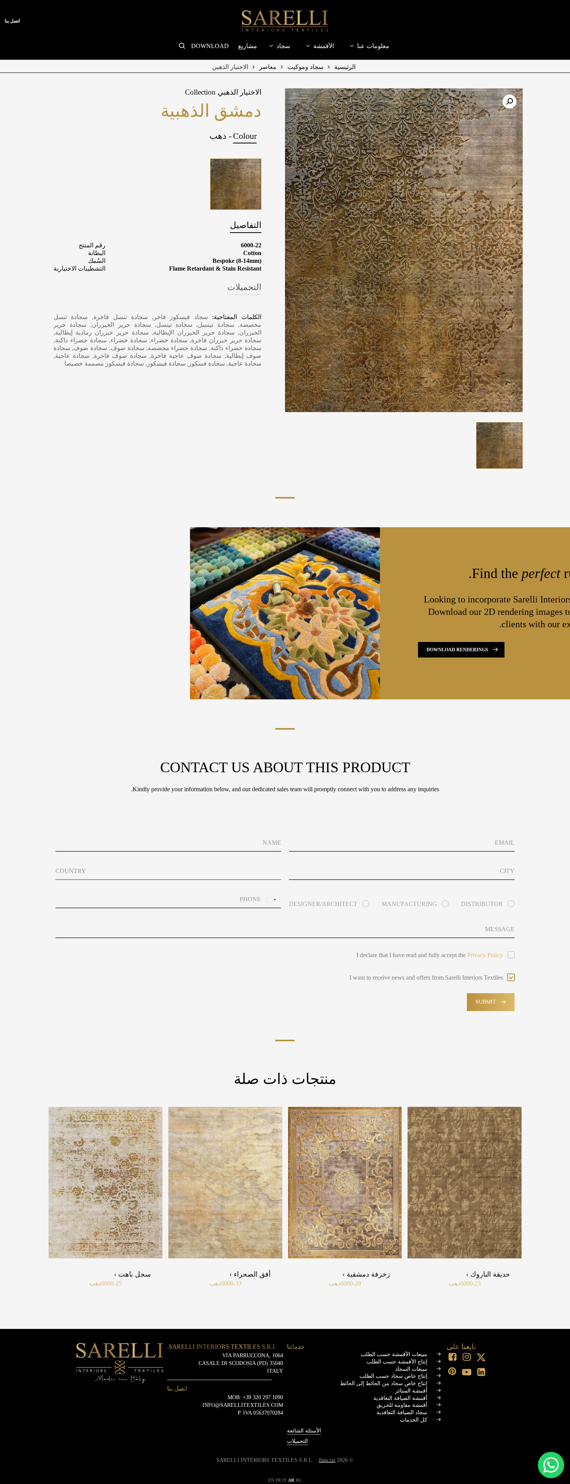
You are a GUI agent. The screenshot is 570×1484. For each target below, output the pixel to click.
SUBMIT (485, 1002)
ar (291, 1480)
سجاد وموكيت (305, 67)
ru (299, 1480)
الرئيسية (345, 67)
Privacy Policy (485, 955)
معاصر (267, 67)
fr (278, 1480)
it (284, 1480)
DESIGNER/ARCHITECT (323, 904)
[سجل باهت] (105, 1183)
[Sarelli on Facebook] (453, 1357)
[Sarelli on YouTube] (467, 1373)
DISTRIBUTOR (482, 904)
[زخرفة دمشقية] (345, 1183)
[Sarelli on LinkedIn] (481, 1373)
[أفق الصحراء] (225, 1183)
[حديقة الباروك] (465, 1183)
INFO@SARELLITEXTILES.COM (242, 1405)
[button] (509, 102)
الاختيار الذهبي (230, 67)
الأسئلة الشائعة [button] (304, 1431)
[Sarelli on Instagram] (467, 1357)
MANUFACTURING (409, 904)
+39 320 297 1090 (263, 1397)
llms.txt (327, 1460)
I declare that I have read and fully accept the (429, 955)
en (271, 1480)
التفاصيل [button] (245, 225)
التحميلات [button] (244, 287)
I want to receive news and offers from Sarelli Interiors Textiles (426, 977)
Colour (245, 136)
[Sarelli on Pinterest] (453, 1372)
